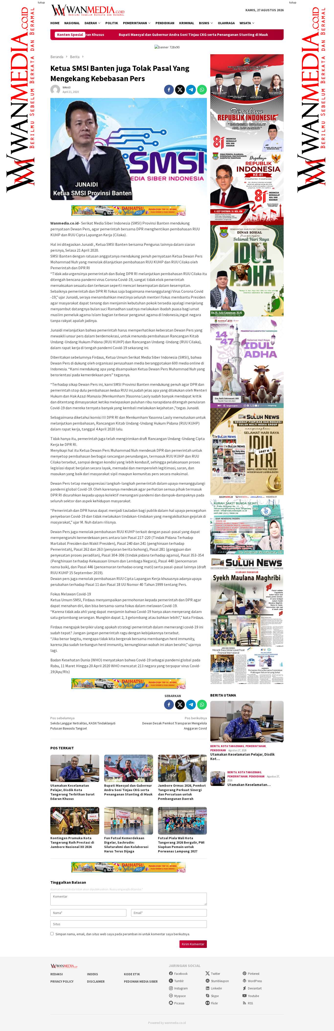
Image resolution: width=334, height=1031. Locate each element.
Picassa (179, 1003)
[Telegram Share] (191, 90)
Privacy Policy (61, 981)
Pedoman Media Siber (141, 981)
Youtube (253, 996)
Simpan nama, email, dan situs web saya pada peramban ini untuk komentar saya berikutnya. (123, 934)
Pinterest (253, 974)
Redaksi (56, 974)
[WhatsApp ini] (202, 90)
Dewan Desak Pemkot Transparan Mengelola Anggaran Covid (174, 723)
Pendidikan (218, 750)
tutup (41, 2)
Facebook (181, 974)
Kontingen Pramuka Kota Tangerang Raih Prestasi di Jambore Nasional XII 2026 (72, 842)
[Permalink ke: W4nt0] (55, 89)
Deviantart (255, 988)
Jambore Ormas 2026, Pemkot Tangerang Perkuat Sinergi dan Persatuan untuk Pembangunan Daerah (182, 792)
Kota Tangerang (232, 746)
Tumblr (179, 981)
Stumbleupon (220, 981)
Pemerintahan (255, 746)
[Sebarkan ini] (169, 90)
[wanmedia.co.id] (88, 10)
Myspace (180, 996)
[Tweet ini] (180, 90)
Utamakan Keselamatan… (249, 785)
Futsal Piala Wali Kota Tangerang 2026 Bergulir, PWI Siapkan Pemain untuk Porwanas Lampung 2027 (181, 844)
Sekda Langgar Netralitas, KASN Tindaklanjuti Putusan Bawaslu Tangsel (82, 723)
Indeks (92, 974)
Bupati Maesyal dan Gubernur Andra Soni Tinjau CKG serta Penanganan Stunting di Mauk (142, 34)
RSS (250, 1003)
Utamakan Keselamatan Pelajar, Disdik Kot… (242, 756)
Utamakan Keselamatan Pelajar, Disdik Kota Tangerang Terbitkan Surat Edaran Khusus (72, 792)
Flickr (214, 1003)
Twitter (215, 974)
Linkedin (216, 988)
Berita (215, 746)
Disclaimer (96, 981)
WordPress (255, 981)
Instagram (181, 988)
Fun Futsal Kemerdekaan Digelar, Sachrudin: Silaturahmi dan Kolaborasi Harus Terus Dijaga (126, 844)
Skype (215, 996)
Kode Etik (132, 974)
